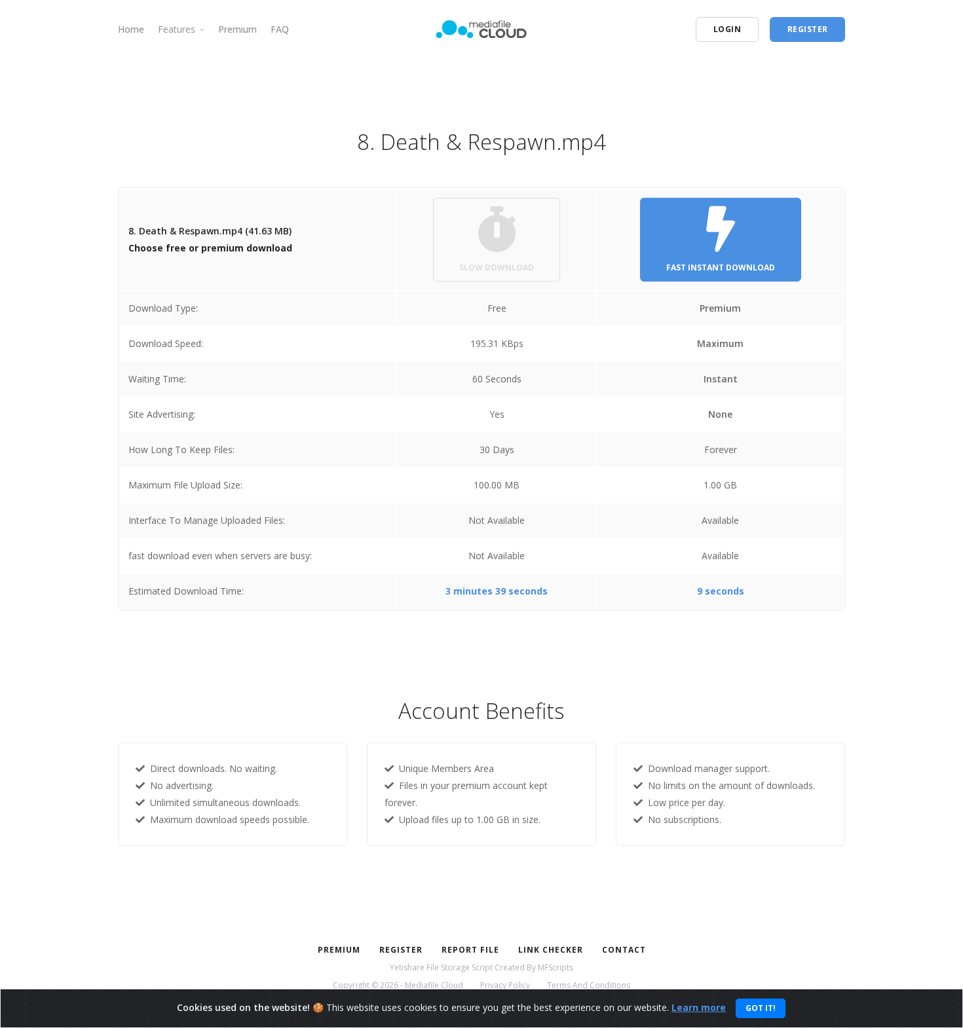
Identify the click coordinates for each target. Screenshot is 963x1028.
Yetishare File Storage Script (441, 967)
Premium (237, 29)
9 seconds (720, 591)
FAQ (280, 29)
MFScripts (555, 967)
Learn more (698, 1007)
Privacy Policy (505, 985)
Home (131, 29)
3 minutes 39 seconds (496, 591)
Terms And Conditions (588, 985)
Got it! (761, 1008)
